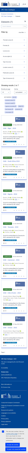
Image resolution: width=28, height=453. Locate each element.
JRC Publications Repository (9, 377)
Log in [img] (23, 4)
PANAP (20, 106)
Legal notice (4, 424)
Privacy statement (6, 421)
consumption (8, 112)
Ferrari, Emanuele (8, 133)
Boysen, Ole (6, 131)
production (17, 109)
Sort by (16, 89)
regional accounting (10, 106)
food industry (8, 109)
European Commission (7, 14)
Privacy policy (5, 418)
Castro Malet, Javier (8, 298)
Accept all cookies (12, 445)
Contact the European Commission (10, 402)
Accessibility (4, 367)
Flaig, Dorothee (9, 166)
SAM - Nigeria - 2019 (10, 194)
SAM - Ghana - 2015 (10, 327)
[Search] (25, 26)
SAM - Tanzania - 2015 (10, 227)
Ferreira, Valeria (9, 232)
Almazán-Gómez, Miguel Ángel (11, 296)
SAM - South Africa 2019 (11, 161)
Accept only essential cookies (16, 449)
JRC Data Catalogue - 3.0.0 (8, 359)
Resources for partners (7, 410)
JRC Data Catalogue (6, 16)
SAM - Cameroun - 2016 (11, 260)
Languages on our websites (8, 413)
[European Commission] (11, 3)
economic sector (9, 100)
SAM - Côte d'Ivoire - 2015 (12, 293)
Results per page (5, 89)
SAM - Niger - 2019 (9, 128)
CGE (13, 97)
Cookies (3, 415)
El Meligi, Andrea (16, 131)
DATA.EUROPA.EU (6, 375)
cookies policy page (11, 433)
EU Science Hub (5, 387)
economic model (9, 103)
